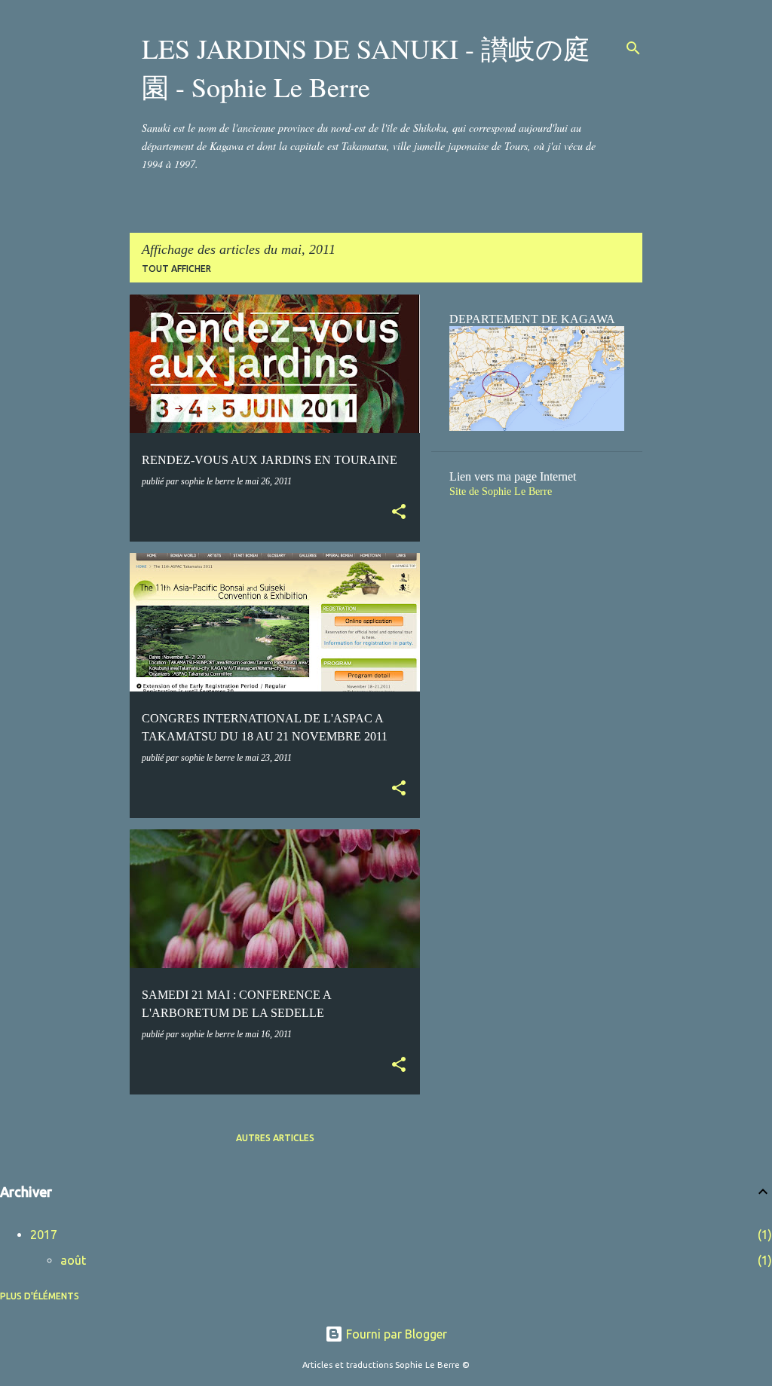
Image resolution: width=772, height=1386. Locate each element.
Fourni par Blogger (395, 1334)
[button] (399, 513)
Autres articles (275, 1138)
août (73, 1260)
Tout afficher (176, 268)
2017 (43, 1234)
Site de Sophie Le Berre (500, 491)
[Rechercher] (633, 48)
